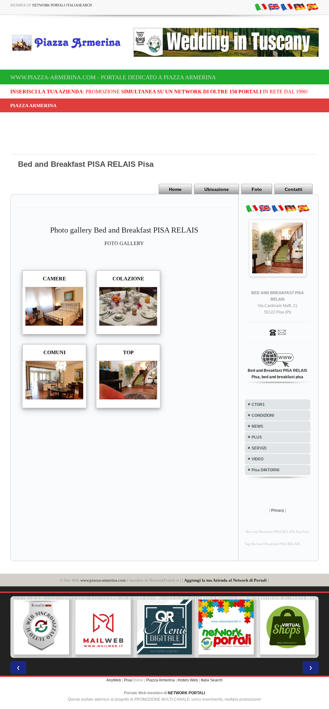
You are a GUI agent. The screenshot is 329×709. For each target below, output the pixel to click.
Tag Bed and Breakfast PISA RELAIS (272, 544)
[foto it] (260, 7)
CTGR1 (258, 404)
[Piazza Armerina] (68, 42)
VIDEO (257, 459)
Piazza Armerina (160, 680)
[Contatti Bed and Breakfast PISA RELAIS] (278, 332)
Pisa (128, 680)
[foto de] (299, 7)
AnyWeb (113, 680)
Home (175, 189)
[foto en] (273, 7)
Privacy (277, 510)
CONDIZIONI (263, 415)
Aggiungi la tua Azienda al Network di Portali (225, 580)
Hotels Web (188, 680)
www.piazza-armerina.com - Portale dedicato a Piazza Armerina (113, 77)
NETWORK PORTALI (186, 693)
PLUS (257, 437)
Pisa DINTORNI (265, 470)
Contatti (293, 189)
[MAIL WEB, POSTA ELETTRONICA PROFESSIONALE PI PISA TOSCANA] (103, 627)
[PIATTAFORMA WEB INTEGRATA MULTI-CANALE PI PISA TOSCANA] (41, 627)
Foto (257, 189)
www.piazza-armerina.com (103, 580)
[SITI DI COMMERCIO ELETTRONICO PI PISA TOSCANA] (287, 627)
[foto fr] (286, 7)
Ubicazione (216, 189)
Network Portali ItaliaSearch (62, 5)
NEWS (257, 426)
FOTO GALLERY (124, 243)
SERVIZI (259, 448)
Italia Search (212, 680)
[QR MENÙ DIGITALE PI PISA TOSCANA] (164, 627)
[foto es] (312, 7)
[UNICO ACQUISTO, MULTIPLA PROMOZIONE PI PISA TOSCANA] (226, 627)
